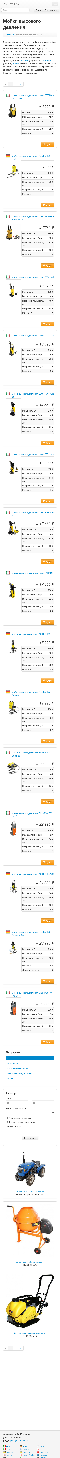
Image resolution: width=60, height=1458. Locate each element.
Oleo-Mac (46, 60)
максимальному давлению (20, 1073)
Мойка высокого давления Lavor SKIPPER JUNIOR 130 (33, 218)
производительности (17, 1068)
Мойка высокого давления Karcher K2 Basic (31, 157)
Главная (10, 34)
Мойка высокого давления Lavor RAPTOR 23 (33, 514)
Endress (9, 1452)
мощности (12, 1063)
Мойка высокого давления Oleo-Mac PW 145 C (32, 994)
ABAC (8, 1446)
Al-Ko (25, 1446)
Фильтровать (30, 1137)
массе (10, 1078)
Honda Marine (29, 1455)
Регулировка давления (20, 1117)
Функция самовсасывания (22, 1121)
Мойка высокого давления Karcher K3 (31, 633)
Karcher (24, 60)
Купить (48, 144)
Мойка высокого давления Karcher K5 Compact (31, 754)
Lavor (16, 63)
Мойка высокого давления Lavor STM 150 (33, 335)
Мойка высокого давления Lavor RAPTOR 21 (33, 395)
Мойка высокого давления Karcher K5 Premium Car (31, 933)
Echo (42, 1449)
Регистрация (51, 10)
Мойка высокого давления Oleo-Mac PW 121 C (32, 815)
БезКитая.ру (10, 4)
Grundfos (44, 1452)
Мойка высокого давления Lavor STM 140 (33, 277)
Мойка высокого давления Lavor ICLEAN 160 (32, 575)
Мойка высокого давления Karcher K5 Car (33, 873)
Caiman (26, 1449)
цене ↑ (11, 1057)
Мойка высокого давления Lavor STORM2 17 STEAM (33, 97)
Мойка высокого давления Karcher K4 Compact (31, 693)
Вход (38, 10)
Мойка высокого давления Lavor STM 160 (33, 454)
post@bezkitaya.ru (19, 1440)
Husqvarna (44, 1455)
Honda (9, 1455)
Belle (42, 1446)
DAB (8, 1449)
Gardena (26, 1452)
